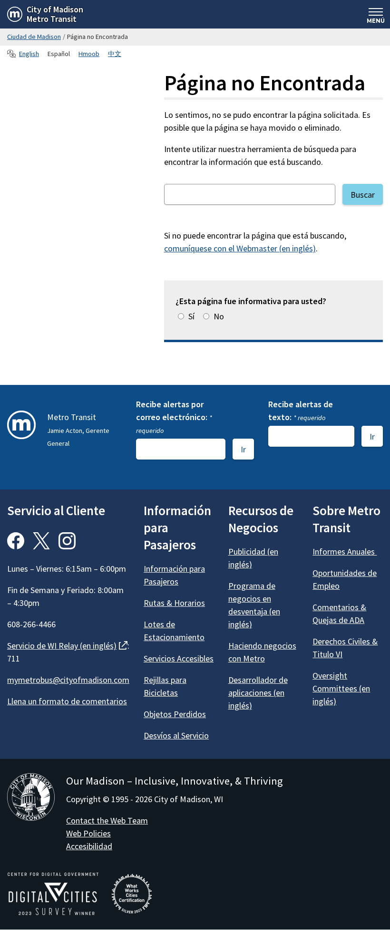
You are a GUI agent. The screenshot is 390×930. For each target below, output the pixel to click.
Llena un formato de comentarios (67, 701)
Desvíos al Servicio (176, 735)
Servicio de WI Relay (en (67, 645)
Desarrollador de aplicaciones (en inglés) (258, 692)
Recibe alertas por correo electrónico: (174, 417)
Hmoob (88, 53)
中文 (114, 53)
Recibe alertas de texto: (300, 410)
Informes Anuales (344, 551)
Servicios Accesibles (179, 658)
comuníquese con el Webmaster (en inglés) (240, 248)
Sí (191, 316)
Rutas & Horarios (174, 602)
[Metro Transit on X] (41, 540)
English (29, 53)
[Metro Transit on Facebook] (15, 540)
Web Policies (88, 833)
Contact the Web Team (107, 820)
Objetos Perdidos (175, 714)
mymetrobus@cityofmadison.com (68, 679)
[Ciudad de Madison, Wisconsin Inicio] (31, 798)
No (219, 316)
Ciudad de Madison (34, 36)
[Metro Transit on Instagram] (67, 540)
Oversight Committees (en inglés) (341, 688)
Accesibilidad (89, 846)
